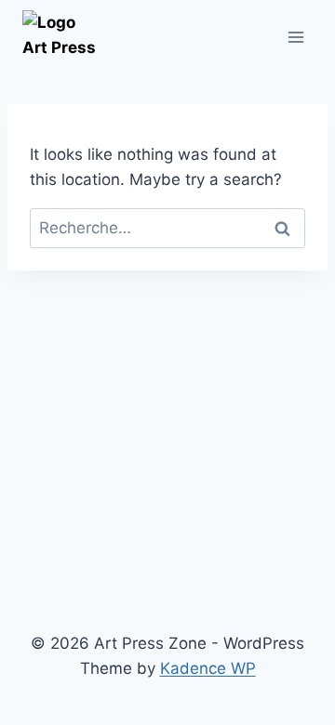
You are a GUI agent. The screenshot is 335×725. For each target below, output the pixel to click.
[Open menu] (295, 36)
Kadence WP (208, 668)
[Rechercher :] (167, 227)
